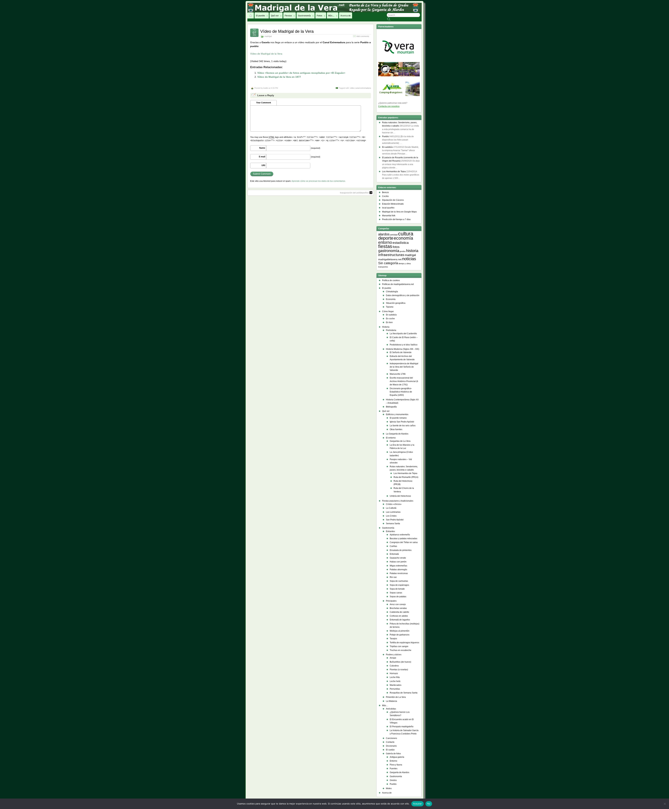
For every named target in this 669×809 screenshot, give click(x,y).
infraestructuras (391, 255)
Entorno (393, 761)
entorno (385, 242)
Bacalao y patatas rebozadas (403, 538)
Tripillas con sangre (399, 646)
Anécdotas (391, 709)
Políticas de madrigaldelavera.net (398, 284)
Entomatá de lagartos (400, 620)
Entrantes (390, 531)
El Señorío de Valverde (401, 352)
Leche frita (395, 677)
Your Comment (263, 102)
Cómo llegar (388, 311)
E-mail (262, 156)
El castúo (390, 750)
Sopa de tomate (397, 589)
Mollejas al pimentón (399, 631)
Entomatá (394, 554)
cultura (405, 233)
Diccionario (391, 746)
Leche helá (395, 681)
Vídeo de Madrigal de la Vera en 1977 (279, 76)
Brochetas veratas (398, 608)
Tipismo (389, 307)
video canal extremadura (360, 88)
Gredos (393, 780)
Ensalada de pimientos (401, 550)
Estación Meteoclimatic (393, 204)
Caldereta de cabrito (399, 612)
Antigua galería (397, 757)
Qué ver (275, 15)
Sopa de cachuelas (399, 581)
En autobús (391, 315)
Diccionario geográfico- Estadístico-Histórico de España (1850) (401, 391)
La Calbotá (391, 508)
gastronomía (388, 251)
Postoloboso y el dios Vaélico (403, 345)
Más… (331, 15)
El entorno (391, 438)
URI (263, 165)
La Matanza (391, 701)
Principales (391, 601)
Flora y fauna (396, 765)
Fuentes (393, 768)
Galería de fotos (393, 753)
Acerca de (345, 15)
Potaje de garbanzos (399, 635)
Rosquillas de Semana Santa (403, 693)
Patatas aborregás (398, 569)
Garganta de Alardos (399, 772)
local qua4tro (388, 208)
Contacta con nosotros (388, 106)
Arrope (393, 658)
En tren (389, 322)
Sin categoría (388, 263)
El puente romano (398, 418)
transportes (383, 267)
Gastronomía (304, 15)
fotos (396, 247)
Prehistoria (391, 330)
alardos (384, 234)
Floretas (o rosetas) (399, 669)
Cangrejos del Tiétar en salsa (404, 542)
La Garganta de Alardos (397, 434)
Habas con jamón (398, 561)
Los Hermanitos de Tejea (405, 473)
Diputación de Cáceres (393, 200)
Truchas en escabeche (400, 650)
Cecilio (385, 196)
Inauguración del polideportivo (354, 193)
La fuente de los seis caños (403, 425)
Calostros (394, 666)
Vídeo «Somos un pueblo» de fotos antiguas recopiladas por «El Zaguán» (301, 72)
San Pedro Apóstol (394, 519)
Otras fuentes (396, 429)
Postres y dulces (393, 654)
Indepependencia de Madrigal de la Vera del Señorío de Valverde (404, 366)
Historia (385, 327)
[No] (664, 804)
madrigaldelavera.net (390, 259)
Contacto (390, 742)
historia (412, 251)
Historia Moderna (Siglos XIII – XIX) (402, 349)
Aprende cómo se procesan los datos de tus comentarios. (318, 181)
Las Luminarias (393, 512)
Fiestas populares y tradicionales (397, 501)
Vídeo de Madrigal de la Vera (287, 31)
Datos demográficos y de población (402, 295)
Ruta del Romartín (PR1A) (406, 477)
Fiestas (288, 15)
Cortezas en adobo (399, 616)
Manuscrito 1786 (398, 374)
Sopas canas (396, 593)
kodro (265, 88)
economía (403, 238)
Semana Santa (393, 523)
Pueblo (393, 784)
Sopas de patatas (398, 596)
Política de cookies (391, 280)
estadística (401, 243)
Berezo (385, 192)
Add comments (362, 36)
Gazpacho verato (398, 558)
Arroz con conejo (398, 604)
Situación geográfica (395, 303)
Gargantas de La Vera (400, 441)
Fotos (319, 15)
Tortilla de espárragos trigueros (404, 642)
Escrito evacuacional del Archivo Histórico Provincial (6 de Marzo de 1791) (404, 381)
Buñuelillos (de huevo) (400, 662)
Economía (390, 299)
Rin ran (393, 577)
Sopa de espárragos (399, 585)
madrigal (268, 36)
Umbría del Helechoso (400, 496)
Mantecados (395, 685)
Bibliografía (391, 407)
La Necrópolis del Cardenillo (403, 333)
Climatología (392, 291)
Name (262, 148)
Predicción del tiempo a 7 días (396, 219)
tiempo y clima (405, 263)
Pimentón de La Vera (396, 697)
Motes (389, 788)
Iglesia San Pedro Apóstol (402, 422)
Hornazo (394, 673)
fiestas (385, 246)
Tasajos (393, 638)
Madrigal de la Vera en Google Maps (399, 212)
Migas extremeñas (398, 565)
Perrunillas (395, 689)
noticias (409, 258)
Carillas (393, 546)
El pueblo (260, 15)
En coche (390, 318)
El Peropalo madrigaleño (401, 726)
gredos (403, 251)
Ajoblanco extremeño (400, 534)
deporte (385, 238)
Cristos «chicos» (394, 504)
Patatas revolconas (399, 573)
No (428, 803)
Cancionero (391, 738)
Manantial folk (388, 215)
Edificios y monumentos (397, 414)
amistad (394, 235)
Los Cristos (391, 516)
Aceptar (417, 803)
